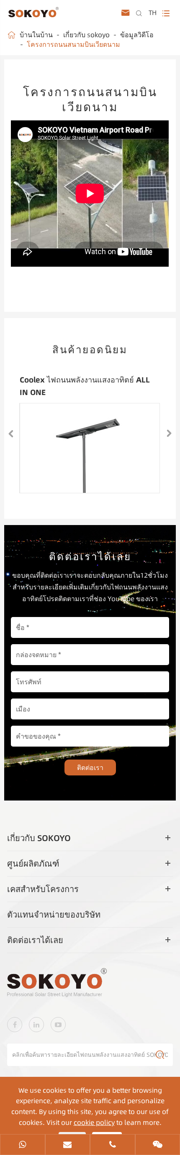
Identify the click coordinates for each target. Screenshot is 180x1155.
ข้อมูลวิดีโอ (137, 34)
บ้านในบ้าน (36, 34)
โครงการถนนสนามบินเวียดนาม (73, 44)
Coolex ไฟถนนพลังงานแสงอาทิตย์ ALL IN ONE (85, 386)
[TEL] (112, 1145)
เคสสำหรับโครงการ (43, 889)
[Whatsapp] (22, 1145)
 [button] (11, 433)
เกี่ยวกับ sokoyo (86, 34)
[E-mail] (68, 1145)
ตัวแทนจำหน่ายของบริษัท (53, 914)
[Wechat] (158, 1145)
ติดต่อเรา (90, 767)
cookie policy (94, 1122)
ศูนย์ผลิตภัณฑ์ (33, 863)
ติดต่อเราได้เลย (35, 940)
